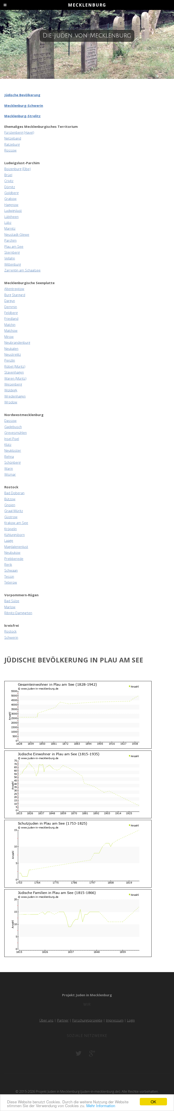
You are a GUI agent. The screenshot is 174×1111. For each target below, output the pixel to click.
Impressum (114, 1020)
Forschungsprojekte (87, 1020)
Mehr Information (100, 1105)
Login (131, 1020)
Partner (63, 1020)
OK (153, 1101)
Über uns (46, 1020)
